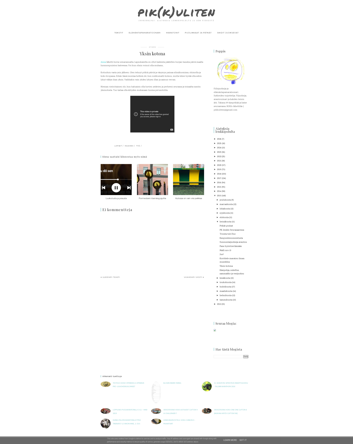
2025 (219, 143)
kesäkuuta (225, 278)
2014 (219, 191)
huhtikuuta (225, 287)
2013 (219, 195)
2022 (219, 156)
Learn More (230, 440)
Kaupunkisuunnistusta (231, 238)
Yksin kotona (226, 266)
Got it (243, 440)
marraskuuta (226, 204)
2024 (219, 147)
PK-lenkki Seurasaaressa (232, 230)
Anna (103, 62)
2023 (219, 152)
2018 (219, 174)
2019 (219, 169)
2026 (219, 139)
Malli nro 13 (225, 250)
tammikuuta (226, 300)
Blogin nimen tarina (172, 383)
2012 (219, 304)
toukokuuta (226, 282)
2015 (219, 187)
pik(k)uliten (176, 11)
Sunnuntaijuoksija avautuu (233, 242)
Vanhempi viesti (193, 277)
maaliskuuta (226, 291)
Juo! (222, 254)
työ (138, 146)
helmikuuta (226, 295)
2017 (219, 178)
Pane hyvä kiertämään (231, 246)
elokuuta (224, 217)
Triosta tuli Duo (228, 234)
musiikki (129, 146)
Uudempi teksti (111, 277)
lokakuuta (225, 208)
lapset (118, 146)
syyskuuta (225, 213)
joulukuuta (225, 200)
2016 (219, 182)
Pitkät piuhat (226, 226)
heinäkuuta (225, 221)
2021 (219, 161)
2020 (219, 165)
